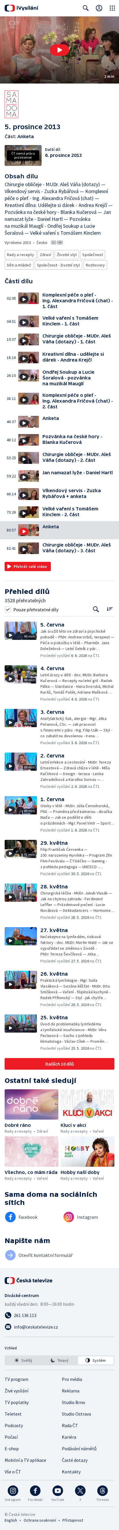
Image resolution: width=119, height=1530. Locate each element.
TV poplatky (17, 1402)
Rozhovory (95, 265)
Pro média (72, 1379)
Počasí (11, 1437)
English (11, 1520)
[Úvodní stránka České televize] (29, 1280)
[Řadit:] (109, 609)
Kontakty (71, 1472)
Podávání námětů (79, 1448)
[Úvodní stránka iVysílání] (21, 8)
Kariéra (69, 1437)
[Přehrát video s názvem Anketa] (59, 50)
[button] (59, 50)
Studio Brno (73, 1402)
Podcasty (14, 1425)
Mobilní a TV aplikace (25, 1460)
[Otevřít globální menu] (112, 8)
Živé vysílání (16, 1391)
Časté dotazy (75, 1460)
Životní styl (67, 254)
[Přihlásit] (99, 8)
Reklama (70, 1391)
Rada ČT (70, 1425)
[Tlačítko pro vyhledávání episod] (96, 609)
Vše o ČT (13, 1472)
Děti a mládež (19, 265)
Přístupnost (72, 1520)
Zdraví (45, 254)
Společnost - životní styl (58, 265)
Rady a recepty (20, 254)
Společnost (92, 254)
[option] (23, 1360)
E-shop (12, 1448)
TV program (16, 1379)
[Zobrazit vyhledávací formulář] (85, 8)
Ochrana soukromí (40, 1520)
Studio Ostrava (76, 1414)
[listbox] (59, 1360)
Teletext (13, 1414)
